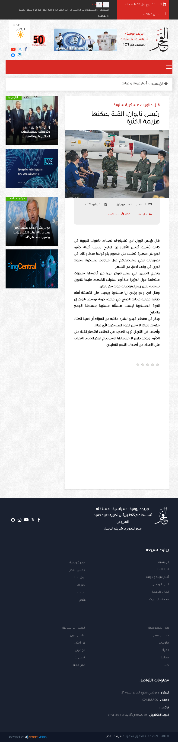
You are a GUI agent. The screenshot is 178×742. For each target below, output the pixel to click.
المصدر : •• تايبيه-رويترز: (131, 204)
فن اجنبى (80, 643)
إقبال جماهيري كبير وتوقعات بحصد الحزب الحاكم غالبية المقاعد (35, 132)
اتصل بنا (80, 658)
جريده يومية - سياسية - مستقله (123, 519)
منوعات (164, 643)
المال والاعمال (160, 592)
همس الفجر (78, 570)
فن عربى (80, 650)
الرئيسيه (158, 84)
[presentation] (99, 4)
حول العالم (79, 577)
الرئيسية (163, 562)
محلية (165, 658)
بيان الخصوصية (158, 628)
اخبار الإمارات (161, 570)
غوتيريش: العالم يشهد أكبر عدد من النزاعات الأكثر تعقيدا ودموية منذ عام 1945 (31, 233)
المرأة (165, 650)
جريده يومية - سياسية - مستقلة (134, 39)
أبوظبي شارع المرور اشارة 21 (139, 693)
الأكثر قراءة (13, 98)
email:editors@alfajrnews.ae (127, 715)
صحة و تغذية (160, 635)
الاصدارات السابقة (74, 628)
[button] (54, 120)
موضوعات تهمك (16, 198)
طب (166, 665)
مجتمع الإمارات (159, 599)
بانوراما (81, 585)
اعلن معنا (79, 665)
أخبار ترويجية (78, 563)
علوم (82, 600)
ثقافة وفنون (78, 635)
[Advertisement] (69, 389)
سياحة (81, 592)
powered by (16, 737)
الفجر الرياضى (160, 584)
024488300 (150, 700)
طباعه (143, 214)
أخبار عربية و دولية (134, 84)
